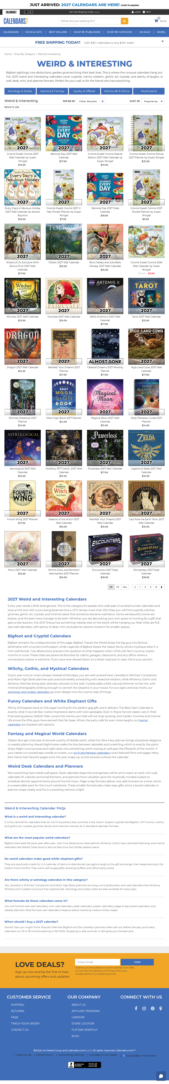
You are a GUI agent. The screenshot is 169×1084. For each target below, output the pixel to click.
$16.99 (22, 219)
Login (137, 12)
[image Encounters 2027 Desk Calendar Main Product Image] (105, 549)
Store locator (83, 1023)
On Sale (144, 32)
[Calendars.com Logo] (15, 21)
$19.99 (22, 164)
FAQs (14, 1017)
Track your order (25, 1023)
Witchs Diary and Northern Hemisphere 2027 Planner (64, 571)
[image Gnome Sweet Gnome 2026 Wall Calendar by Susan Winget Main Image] (146, 242)
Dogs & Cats (33, 32)
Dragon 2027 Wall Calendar (22, 367)
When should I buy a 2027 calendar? (31, 922)
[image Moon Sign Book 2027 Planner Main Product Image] (64, 397)
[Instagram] (144, 1008)
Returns (17, 1011)
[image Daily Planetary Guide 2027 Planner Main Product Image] (146, 397)
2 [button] (145, 587)
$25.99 (146, 161)
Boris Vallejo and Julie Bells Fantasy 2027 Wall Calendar (105, 264)
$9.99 (145, 219)
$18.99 (104, 215)
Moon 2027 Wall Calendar (22, 569)
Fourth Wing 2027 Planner (22, 519)
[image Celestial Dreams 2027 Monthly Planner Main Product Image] (105, 347)
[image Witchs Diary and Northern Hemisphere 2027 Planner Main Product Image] (64, 549)
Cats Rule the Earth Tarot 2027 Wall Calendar (146, 521)
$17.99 (63, 161)
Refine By (69, 101)
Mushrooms (149, 91)
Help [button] (148, 12)
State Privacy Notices (71, 1055)
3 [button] (150, 587)
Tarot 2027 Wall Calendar (146, 316)
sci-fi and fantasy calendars (91, 752)
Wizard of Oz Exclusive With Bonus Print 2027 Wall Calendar (22, 266)
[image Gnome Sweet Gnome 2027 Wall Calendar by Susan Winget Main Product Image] (22, 133)
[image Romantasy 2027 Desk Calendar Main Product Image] (146, 549)
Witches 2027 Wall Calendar (22, 316)
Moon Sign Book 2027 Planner (63, 418)
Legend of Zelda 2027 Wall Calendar (146, 470)
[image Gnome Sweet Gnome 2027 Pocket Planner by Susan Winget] (146, 187)
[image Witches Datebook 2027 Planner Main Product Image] (22, 397)
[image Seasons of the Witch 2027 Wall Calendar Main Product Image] (64, 498)
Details (97, 12)
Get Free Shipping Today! (81, 12)
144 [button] (125, 587)
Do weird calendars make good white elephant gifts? (43, 859)
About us (79, 1004)
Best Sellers (58, 32)
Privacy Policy (44, 1055)
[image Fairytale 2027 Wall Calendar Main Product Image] (64, 296)
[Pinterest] (152, 1008)
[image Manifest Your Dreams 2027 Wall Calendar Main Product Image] (105, 498)
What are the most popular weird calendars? (37, 837)
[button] (11, 12)
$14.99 (22, 425)
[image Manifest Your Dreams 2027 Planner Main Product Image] (64, 347)
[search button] (124, 21)
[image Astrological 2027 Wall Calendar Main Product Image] (22, 448)
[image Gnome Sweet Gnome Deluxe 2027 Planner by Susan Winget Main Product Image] (146, 133)
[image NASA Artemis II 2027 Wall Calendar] (105, 296)
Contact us (19, 1029)
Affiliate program (86, 1011)
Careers (78, 1017)
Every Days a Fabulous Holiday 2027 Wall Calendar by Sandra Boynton (22, 212)
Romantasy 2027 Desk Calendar (146, 571)
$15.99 (21, 320)
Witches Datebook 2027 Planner (22, 420)
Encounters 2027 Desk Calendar (105, 571)
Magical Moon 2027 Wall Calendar (105, 420)
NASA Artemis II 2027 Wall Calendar (105, 318)
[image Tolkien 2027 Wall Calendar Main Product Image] (64, 242)
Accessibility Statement (103, 1055)
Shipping (17, 1004)
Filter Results (88, 101)
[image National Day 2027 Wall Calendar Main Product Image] (64, 133)
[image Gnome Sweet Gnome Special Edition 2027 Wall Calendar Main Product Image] (105, 133)
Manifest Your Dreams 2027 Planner (64, 369)
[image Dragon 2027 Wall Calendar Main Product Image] (22, 347)
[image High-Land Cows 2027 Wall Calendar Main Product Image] (146, 347)
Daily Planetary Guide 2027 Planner (146, 420)
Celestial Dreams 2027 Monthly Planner (105, 369)
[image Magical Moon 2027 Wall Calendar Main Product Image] (105, 397)
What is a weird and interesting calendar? (35, 816)
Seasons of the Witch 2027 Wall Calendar (64, 521)
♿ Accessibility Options (139, 1056)
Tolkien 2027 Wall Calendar (64, 262)
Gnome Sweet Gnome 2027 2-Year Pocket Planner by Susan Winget (64, 212)
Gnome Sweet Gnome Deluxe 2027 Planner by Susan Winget (146, 155)
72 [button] (117, 587)
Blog (75, 1036)
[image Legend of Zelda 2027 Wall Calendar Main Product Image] (146, 448)
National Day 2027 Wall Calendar (64, 155)
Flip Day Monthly (85, 1029)
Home (8, 54)
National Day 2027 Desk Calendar (105, 210)
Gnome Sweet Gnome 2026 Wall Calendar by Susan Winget (146, 266)
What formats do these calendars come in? (36, 901)
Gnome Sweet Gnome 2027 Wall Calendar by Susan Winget (22, 157)
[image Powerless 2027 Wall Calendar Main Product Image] (105, 448)
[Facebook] (136, 1008)
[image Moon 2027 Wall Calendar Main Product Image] (22, 549)
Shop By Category (120, 32)
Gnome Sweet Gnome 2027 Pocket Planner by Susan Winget (146, 212)
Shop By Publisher (87, 32)
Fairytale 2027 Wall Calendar (64, 316)
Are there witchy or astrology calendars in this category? (46, 880)
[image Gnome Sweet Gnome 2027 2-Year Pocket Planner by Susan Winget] (64, 187)
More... (161, 32)
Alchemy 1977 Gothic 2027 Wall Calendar (64, 470)
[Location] (160, 1008)
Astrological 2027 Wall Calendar (23, 470)
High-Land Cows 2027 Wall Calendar (146, 369)
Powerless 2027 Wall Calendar (105, 468)
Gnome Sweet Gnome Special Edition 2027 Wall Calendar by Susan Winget (105, 157)
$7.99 (63, 219)
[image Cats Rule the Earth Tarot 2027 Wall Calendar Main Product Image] (146, 498)
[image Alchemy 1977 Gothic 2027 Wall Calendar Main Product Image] (64, 448)
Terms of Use (23, 1055)
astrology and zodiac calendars (29, 692)
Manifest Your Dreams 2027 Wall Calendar (105, 521)
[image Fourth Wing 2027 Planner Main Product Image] (22, 498)
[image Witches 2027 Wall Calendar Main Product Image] (22, 296)
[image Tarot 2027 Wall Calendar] (146, 296)
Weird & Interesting (49, 54)
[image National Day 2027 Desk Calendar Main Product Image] (105, 187)
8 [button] (156, 587)
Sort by (135, 101)
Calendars (11, 32)
